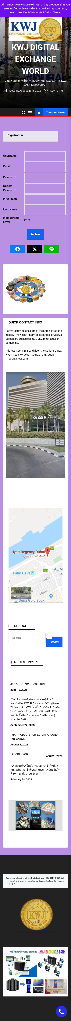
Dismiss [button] (57, 12)
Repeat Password (9, 188)
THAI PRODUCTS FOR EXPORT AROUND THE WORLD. (34, 736)
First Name (10, 198)
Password (9, 177)
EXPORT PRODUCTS (22, 754)
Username (9, 155)
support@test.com (17, 358)
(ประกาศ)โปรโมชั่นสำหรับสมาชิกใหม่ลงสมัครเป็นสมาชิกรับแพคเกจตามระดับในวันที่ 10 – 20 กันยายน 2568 (35, 769)
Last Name (10, 209)
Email (6, 166)
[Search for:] (49, 634)
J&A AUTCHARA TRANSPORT (27, 683)
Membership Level (11, 220)
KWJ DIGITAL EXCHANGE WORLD (35, 59)
